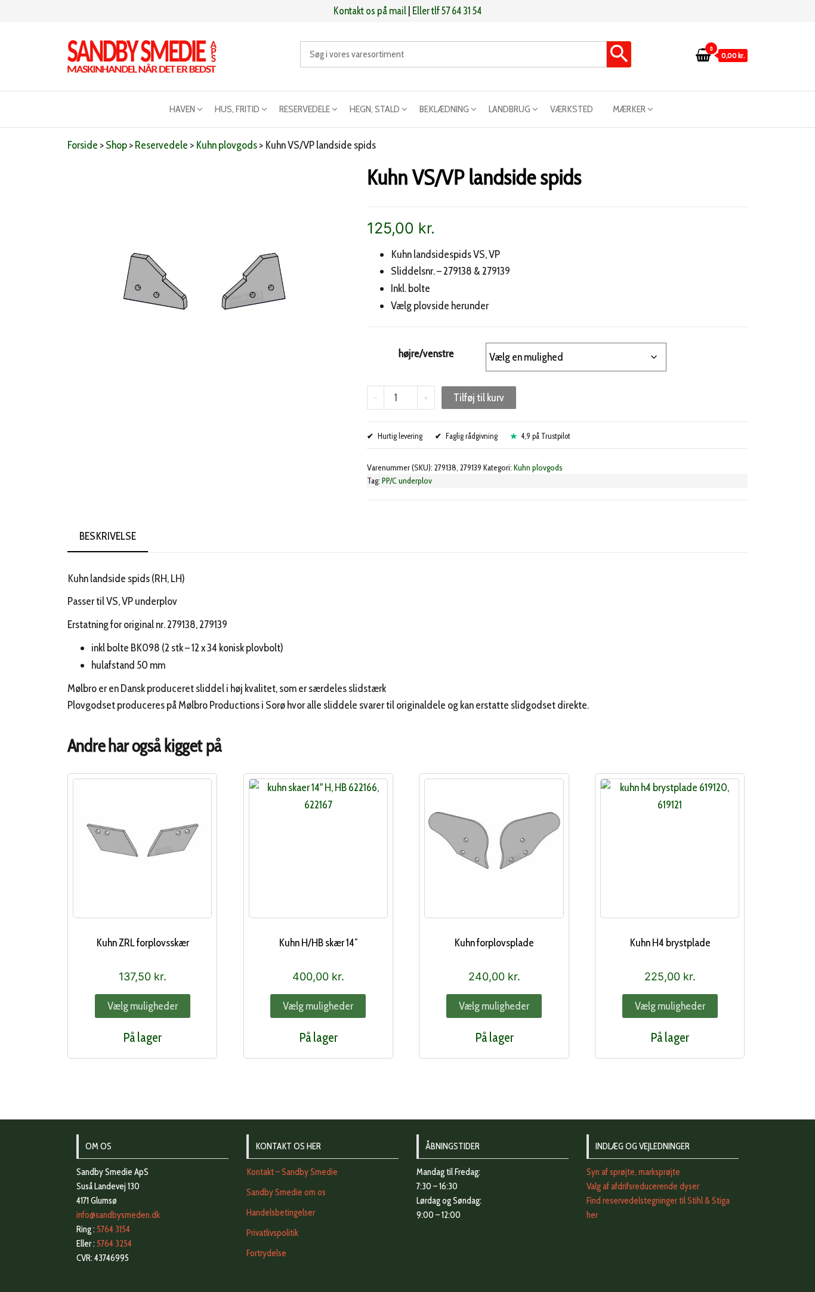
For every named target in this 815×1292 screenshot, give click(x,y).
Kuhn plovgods (226, 145)
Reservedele (304, 109)
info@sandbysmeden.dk (118, 1215)
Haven (182, 109)
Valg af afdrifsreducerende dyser (642, 1186)
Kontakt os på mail (370, 11)
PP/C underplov (407, 480)
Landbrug (509, 109)
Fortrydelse (266, 1253)
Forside (82, 145)
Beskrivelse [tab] (107, 536)
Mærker (629, 109)
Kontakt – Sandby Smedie (292, 1172)
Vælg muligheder (142, 1006)
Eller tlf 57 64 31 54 (446, 11)
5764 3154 (113, 1229)
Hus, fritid (237, 109)
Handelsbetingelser (280, 1212)
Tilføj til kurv (478, 397)
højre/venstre (426, 353)
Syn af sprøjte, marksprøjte (633, 1172)
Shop (116, 145)
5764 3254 (114, 1243)
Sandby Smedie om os (286, 1192)
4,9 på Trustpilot (545, 436)
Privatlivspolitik (272, 1233)
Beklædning (444, 109)
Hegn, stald (375, 109)
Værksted (571, 109)
